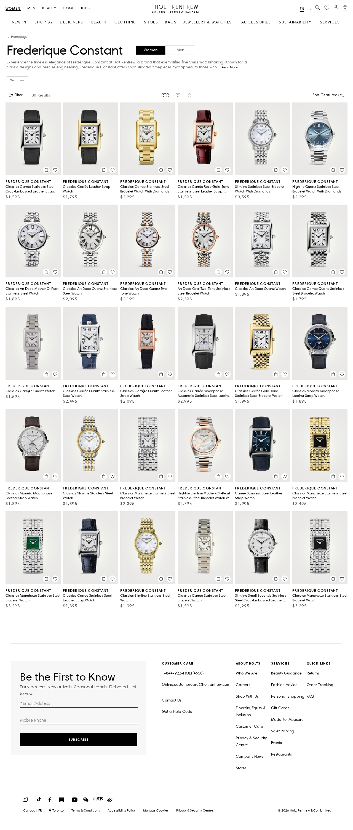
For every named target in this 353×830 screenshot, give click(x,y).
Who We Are (246, 673)
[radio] (165, 95)
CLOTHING (125, 22)
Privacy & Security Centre (251, 741)
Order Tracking (320, 684)
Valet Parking (282, 731)
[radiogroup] (176, 95)
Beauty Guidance (286, 673)
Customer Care (249, 726)
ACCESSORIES (256, 22)
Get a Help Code (177, 711)
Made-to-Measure (287, 719)
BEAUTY (99, 22)
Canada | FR (32, 810)
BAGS (170, 22)
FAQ (310, 696)
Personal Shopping (287, 696)
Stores (241, 768)
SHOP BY (43, 22)
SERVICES (330, 22)
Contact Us (171, 700)
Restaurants (281, 754)
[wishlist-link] (326, 8)
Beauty (49, 8)
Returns (313, 673)
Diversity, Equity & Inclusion (251, 711)
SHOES (151, 22)
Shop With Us (247, 696)
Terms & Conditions (85, 810)
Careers (243, 684)
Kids (85, 8)
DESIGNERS (71, 22)
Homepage (19, 37)
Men (31, 8)
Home (68, 8)
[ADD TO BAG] (46, 170)
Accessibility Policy (121, 810)
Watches (17, 80)
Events (276, 742)
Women (13, 9)
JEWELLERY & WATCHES (207, 22)
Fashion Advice (284, 684)
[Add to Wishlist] (55, 170)
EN (302, 8)
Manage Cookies (156, 810)
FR (309, 9)
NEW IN (19, 22)
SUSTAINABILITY (295, 22)
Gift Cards (280, 708)
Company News (249, 756)
